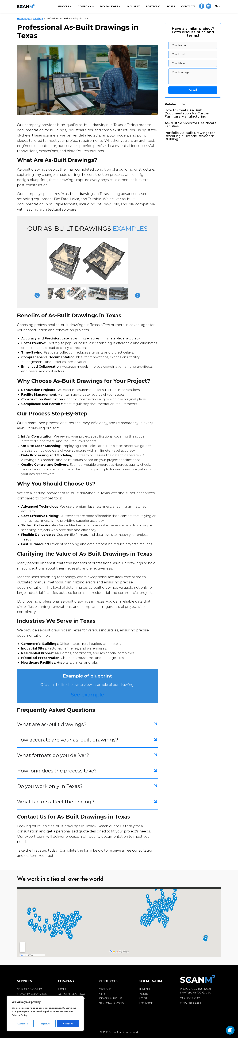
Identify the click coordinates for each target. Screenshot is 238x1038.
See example (87, 694)
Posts (171, 6)
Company (84, 6)
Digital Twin (109, 6)
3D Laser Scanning (29, 989)
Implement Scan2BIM (71, 994)
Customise (22, 1023)
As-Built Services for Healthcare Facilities (191, 125)
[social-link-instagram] (208, 6)
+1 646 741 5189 (190, 997)
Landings (38, 18)
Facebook (146, 1003)
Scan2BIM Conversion (32, 994)
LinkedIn (144, 989)
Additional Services (111, 1003)
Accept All (68, 1023)
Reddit (143, 998)
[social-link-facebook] (201, 6)
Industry (133, 6)
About (62, 989)
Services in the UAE (110, 998)
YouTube (145, 994)
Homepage (23, 18)
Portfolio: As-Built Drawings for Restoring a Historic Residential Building (190, 136)
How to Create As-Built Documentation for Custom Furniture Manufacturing (187, 113)
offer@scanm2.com (190, 1002)
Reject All (45, 1023)
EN (216, 6)
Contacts (188, 6)
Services (63, 6)
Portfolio (153, 6)
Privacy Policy (20, 1015)
